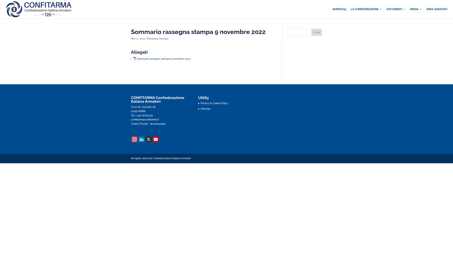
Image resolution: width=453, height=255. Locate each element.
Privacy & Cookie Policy (214, 103)
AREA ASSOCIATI (436, 9)
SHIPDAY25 (339, 9)
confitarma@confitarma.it (145, 119)
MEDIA (414, 9)
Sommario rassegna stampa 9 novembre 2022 (163, 58)
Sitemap (205, 108)
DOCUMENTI (394, 9)
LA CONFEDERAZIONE (365, 9)
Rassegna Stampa (157, 38)
